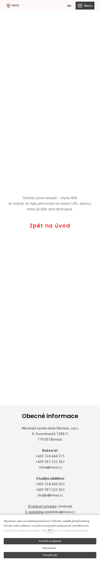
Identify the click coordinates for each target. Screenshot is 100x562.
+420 (40, 456)
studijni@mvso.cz (50, 495)
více (50, 530)
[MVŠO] (13, 5)
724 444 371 (54, 456)
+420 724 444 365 (50, 484)
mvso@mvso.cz (50, 467)
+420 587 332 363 (50, 462)
